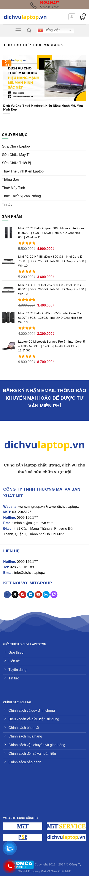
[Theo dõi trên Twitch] (53, 594)
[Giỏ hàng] (82, 16)
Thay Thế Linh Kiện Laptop (23, 171)
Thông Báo (10, 179)
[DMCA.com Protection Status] (21, 864)
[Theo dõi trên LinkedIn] (30, 594)
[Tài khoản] (72, 16)
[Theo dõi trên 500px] (46, 594)
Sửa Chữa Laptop (16, 146)
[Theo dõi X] (15, 594)
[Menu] (18, 30)
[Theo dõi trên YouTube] (38, 594)
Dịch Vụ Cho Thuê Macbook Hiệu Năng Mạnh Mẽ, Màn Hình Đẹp (43, 107)
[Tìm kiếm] (29, 30)
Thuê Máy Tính (13, 188)
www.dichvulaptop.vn (65, 506)
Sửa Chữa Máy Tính (17, 155)
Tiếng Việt (51, 30)
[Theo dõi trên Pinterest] (22, 594)
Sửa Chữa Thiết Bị (16, 163)
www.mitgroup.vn (31, 506)
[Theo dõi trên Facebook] (7, 594)
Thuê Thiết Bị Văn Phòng (21, 196)
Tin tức (7, 204)
